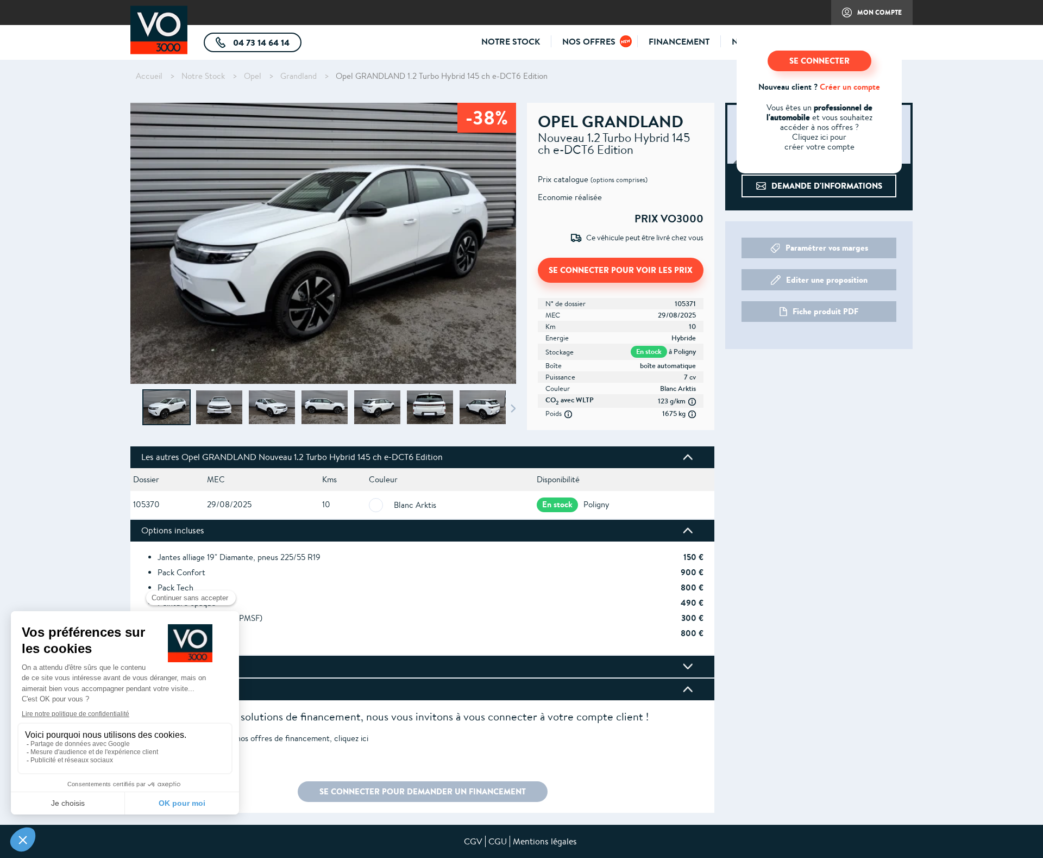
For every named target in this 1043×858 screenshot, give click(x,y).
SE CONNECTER (819, 60)
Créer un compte (850, 86)
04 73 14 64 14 (266, 44)
